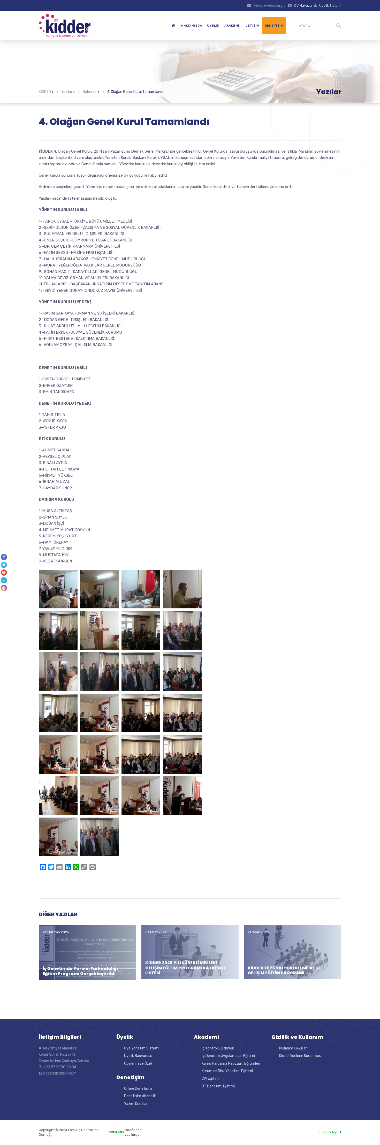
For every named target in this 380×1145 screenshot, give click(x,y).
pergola (163, 1130)
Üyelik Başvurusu (138, 1056)
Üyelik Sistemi (330, 5)
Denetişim (274, 25)
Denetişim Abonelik (140, 1096)
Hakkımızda (191, 25)
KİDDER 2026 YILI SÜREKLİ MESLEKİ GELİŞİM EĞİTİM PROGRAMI (284, 970)
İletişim (252, 25)
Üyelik (213, 25)
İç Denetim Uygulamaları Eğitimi (228, 1056)
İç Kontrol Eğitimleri (218, 1048)
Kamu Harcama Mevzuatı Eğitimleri (231, 1063)
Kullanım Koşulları (293, 1048)
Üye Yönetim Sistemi (141, 1048)
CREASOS (116, 1132)
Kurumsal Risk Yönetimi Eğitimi (227, 1071)
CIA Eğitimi (210, 1078)
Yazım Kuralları (136, 1104)
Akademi (231, 25)
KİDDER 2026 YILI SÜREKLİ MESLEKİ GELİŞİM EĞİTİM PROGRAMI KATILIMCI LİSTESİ (185, 968)
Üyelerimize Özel (138, 1063)
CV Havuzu (303, 5)
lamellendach (168, 1134)
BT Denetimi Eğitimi (218, 1086)
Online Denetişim (138, 1088)
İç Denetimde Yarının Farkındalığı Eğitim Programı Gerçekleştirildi (80, 971)
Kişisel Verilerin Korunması (300, 1056)
